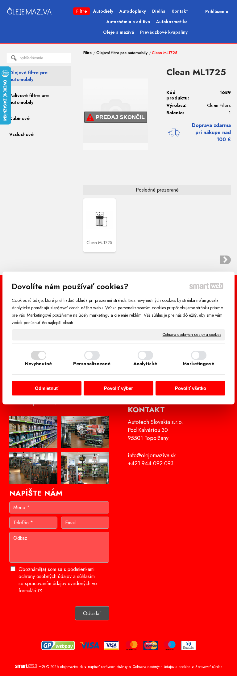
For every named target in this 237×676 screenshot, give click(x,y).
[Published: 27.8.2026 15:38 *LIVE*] (42, 667)
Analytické (145, 363)
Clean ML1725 (99, 242)
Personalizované (91, 363)
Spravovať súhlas (208, 667)
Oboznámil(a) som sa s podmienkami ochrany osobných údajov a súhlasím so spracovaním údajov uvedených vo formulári (58, 580)
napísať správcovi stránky (107, 667)
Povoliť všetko (190, 388)
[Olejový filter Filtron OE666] (225, 260)
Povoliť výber (118, 388)
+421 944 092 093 (150, 463)
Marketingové (198, 363)
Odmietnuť (46, 388)
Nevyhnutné (38, 363)
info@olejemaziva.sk (152, 455)
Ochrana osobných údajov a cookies (192, 334)
